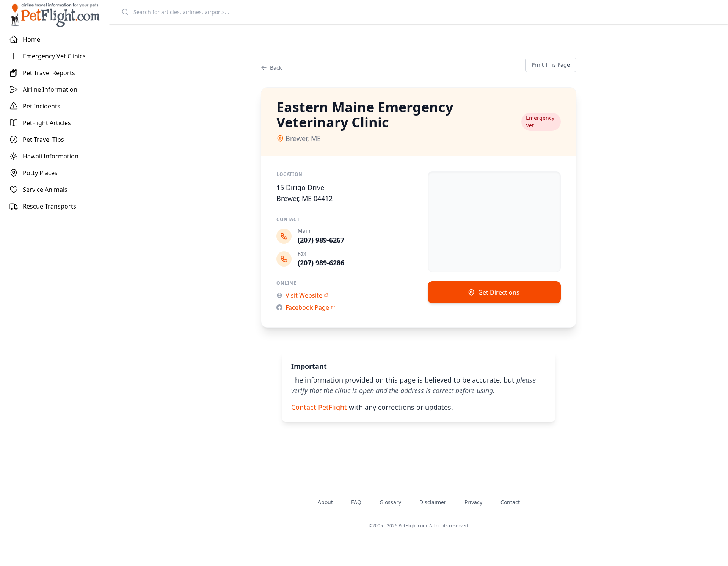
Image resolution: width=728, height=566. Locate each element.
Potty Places (40, 173)
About (325, 502)
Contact (510, 502)
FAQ (356, 502)
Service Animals (45, 189)
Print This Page (551, 64)
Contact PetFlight (319, 407)
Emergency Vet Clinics (54, 56)
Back (276, 67)
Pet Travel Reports (49, 73)
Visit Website (304, 295)
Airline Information (50, 89)
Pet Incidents (41, 106)
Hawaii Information (50, 156)
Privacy (473, 502)
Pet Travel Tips (43, 139)
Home (31, 39)
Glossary (390, 502)
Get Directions (498, 292)
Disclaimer (432, 502)
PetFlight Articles (47, 123)
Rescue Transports (49, 206)
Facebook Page (307, 307)
